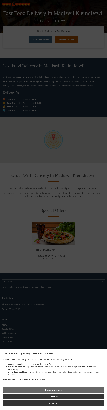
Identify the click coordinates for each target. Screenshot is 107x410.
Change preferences (53, 390)
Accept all (53, 403)
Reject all (53, 396)
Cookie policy (22, 379)
